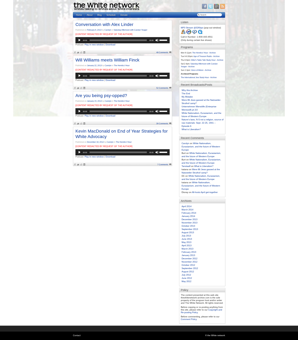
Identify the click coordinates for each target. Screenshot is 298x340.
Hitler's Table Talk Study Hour (203, 60)
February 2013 (189, 252)
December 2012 (189, 258)
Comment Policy (189, 319)
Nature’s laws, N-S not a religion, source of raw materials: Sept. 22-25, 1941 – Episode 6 (203, 122)
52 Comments (162, 88)
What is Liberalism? (191, 129)
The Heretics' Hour (122, 65)
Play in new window (94, 44)
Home (79, 15)
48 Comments (162, 52)
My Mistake (187, 96)
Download (110, 44)
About (90, 15)
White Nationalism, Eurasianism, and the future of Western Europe (201, 146)
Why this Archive (190, 90)
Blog (99, 15)
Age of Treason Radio (202, 56)
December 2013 (189, 219)
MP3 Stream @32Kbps (192, 27)
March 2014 (187, 209)
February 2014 (189, 213)
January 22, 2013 (94, 65)
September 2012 (190, 268)
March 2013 (187, 248)
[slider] (163, 40)
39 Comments (162, 123)
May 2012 (186, 281)
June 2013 (187, 239)
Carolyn (107, 30)
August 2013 (188, 232)
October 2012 (188, 265)
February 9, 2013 (94, 30)
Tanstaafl (186, 166)
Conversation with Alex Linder (104, 24)
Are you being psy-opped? (101, 95)
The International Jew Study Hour (195, 77)
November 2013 (189, 222)
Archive (212, 53)
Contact (77, 335)
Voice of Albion (197, 70)
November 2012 (189, 262)
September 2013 (190, 229)
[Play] (79, 40)
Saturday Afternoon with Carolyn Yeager (130, 30)
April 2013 (187, 245)
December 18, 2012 (95, 142)
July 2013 (186, 235)
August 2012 (188, 271)
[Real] (194, 33)
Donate (124, 15)
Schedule (111, 15)
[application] (122, 40)
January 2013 (188, 255)
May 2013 (186, 242)
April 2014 (187, 206)
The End (186, 93)
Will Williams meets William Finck (107, 60)
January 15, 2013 (94, 101)
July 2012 (186, 275)
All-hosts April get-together (205, 192)
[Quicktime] (200, 33)
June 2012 (187, 278)
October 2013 (188, 226)
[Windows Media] (188, 33)
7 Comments (162, 164)
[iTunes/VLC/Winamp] (183, 33)
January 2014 (188, 216)
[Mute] (156, 40)
